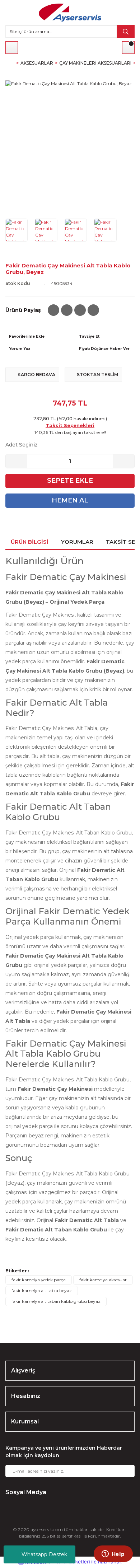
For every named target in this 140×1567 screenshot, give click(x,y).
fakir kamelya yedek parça (38, 1279)
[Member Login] (11, 47)
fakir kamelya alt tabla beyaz (41, 1290)
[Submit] (124, 1471)
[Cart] (128, 47)
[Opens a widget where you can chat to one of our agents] (113, 1554)
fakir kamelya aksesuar (103, 1279)
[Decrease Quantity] (16, 461)
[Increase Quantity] (123, 461)
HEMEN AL (70, 500)
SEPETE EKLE (70, 481)
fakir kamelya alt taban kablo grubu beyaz (56, 1301)
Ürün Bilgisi (29, 541)
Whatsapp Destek (44, 1554)
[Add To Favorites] (35, 336)
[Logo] (70, 13)
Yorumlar (77, 541)
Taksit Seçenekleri (70, 425)
